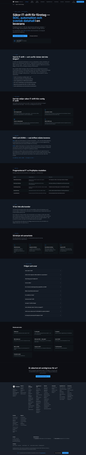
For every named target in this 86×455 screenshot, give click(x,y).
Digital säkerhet (32, 2)
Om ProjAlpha (73, 2)
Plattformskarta (23, 393)
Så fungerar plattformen (34, 35)
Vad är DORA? (62, 399)
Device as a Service (54, 392)
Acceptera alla (65, 452)
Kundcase (62, 1)
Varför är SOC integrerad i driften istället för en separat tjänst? (36, 274)
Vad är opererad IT (15, 425)
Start (13, 4)
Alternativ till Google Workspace (38, 404)
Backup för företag (30, 404)
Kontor (68, 391)
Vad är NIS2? (62, 392)
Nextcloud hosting (38, 393)
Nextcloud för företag (38, 390)
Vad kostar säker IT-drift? (29, 299)
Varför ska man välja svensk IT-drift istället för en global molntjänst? (37, 311)
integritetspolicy (42, 452)
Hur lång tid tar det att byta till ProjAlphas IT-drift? (34, 315)
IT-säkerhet (46, 392)
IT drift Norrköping (22, 423)
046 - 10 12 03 (16, 438)
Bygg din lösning (23, 392)
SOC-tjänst (46, 401)
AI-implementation (30, 409)
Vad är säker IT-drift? (29, 270)
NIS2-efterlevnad (62, 387)
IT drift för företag (30, 390)
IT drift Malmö (23, 417)
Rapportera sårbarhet (46, 390)
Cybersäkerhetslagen (62, 389)
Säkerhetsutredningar (47, 408)
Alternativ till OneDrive (38, 412)
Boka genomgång (80, 1)
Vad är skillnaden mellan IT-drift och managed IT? (34, 307)
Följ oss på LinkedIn (17, 441)
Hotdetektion (46, 400)
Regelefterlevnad (49, 1)
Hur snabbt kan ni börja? (29, 295)
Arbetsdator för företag (54, 388)
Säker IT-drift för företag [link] (20, 4)
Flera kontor (69, 392)
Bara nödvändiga (58, 452)
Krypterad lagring (31, 405)
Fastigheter (69, 399)
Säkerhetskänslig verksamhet (70, 396)
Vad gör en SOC (15, 427)
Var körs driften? (28, 282)
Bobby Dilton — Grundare (17, 445)
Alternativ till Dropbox (38, 407)
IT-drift (29, 388)
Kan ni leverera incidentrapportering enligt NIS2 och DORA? (35, 286)
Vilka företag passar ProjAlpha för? (31, 278)
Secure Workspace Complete (30, 395)
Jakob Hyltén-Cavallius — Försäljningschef (37, 445)
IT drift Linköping (23, 421)
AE (14, 40)
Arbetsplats (42, 1)
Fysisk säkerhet (37, 2)
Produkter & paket (22, 390)
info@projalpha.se (17, 439)
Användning (56, 1)
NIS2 (24, 30)
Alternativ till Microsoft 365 (38, 401)
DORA (29, 30)
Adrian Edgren (19, 40)
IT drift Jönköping (23, 425)
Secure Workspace (30, 393)
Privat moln (38, 388)
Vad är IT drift (15, 418)
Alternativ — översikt (38, 399)
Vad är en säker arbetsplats (15, 423)
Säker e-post (30, 407)
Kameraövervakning (47, 404)
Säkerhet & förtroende (46, 388)
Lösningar (26, 1)
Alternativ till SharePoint (38, 410)
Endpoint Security (47, 395)
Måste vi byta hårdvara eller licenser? (32, 290)
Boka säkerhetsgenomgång (19, 35)
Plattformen (21, 1)
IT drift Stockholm (23, 418)
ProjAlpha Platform (22, 388)
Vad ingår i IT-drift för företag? (30, 303)
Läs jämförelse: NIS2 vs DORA (18, 157)
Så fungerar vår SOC (29, 157)
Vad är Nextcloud (39, 394)
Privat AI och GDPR (15, 431)
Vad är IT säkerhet (14, 420)
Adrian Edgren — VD (25, 445)
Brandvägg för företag (30, 400)
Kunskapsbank (67, 1)
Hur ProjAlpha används (69, 388)
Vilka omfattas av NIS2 (62, 395)
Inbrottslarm (46, 407)
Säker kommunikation (38, 397)
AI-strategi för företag (15, 429)
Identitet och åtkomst (46, 397)
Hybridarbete (69, 394)
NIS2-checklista (62, 396)
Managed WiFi (30, 398)
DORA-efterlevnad (61, 391)
